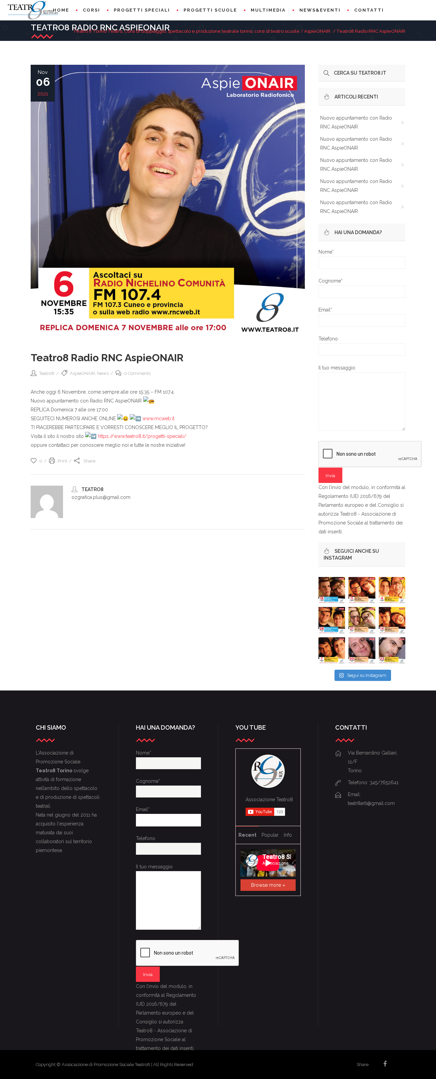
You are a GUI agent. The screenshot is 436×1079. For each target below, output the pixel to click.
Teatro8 (46, 373)
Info (288, 835)
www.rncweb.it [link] (158, 418)
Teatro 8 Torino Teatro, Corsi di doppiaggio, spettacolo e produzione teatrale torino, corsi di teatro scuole (186, 31)
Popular (270, 835)
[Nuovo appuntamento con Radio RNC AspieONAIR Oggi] (392, 620)
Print (62, 460)
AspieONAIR (317, 31)
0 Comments (137, 373)
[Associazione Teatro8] (268, 785)
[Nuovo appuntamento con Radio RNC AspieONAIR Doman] (331, 590)
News (103, 373)
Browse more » (268, 885)
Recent (247, 835)
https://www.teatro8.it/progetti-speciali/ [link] (142, 436)
